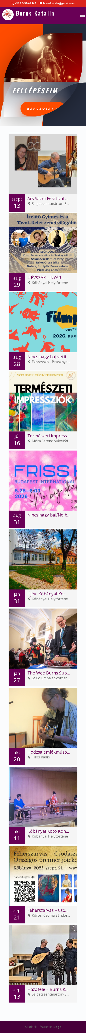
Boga (57, 1027)
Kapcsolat (40, 108)
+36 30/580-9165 (25, 3)
